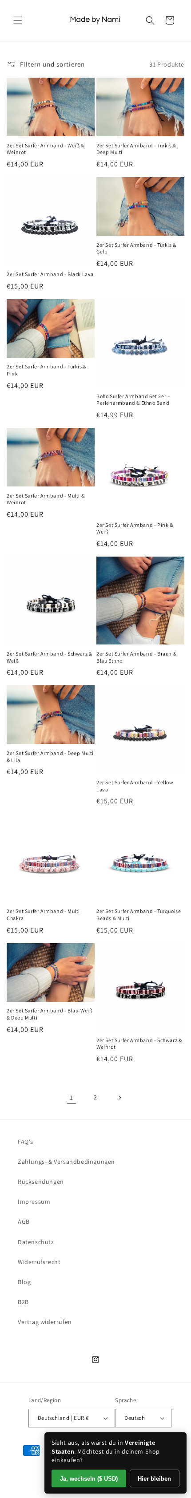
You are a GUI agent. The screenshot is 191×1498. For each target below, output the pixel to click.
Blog (24, 1282)
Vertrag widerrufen (45, 1322)
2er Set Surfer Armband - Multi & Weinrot (45, 499)
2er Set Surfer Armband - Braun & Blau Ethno (136, 657)
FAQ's (25, 1142)
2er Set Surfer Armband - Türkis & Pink (47, 370)
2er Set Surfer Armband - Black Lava (50, 274)
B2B (23, 1302)
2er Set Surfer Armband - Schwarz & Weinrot (139, 1044)
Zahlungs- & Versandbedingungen (66, 1162)
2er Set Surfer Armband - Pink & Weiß (134, 528)
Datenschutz (36, 1242)
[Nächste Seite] (119, 1097)
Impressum (34, 1202)
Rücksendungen (41, 1182)
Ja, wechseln (89, 1478)
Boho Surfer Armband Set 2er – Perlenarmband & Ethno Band (133, 400)
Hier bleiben (154, 1478)
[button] (18, 20)
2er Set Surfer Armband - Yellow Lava (135, 786)
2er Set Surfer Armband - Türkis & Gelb (136, 248)
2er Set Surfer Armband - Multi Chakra (43, 914)
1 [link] (71, 1097)
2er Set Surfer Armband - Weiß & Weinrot (45, 149)
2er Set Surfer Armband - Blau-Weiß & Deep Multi (49, 1014)
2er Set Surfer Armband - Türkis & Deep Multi (136, 149)
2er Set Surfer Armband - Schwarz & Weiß (49, 657)
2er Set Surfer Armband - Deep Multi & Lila (50, 756)
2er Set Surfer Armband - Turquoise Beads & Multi (138, 914)
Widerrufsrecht (39, 1262)
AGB (24, 1221)
